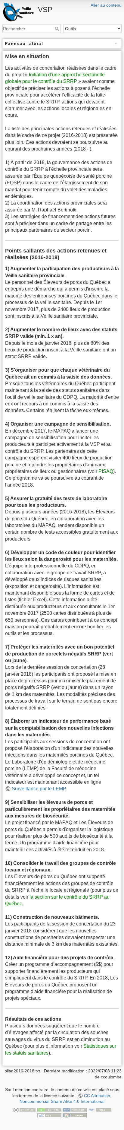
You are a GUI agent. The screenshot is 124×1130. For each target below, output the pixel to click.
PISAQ (105, 471)
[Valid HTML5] (100, 1109)
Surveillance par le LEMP (39, 788)
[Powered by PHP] (75, 1109)
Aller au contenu (106, 5)
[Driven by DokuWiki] (75, 1115)
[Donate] (49, 1109)
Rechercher (57, 29)
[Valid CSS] (49, 1115)
